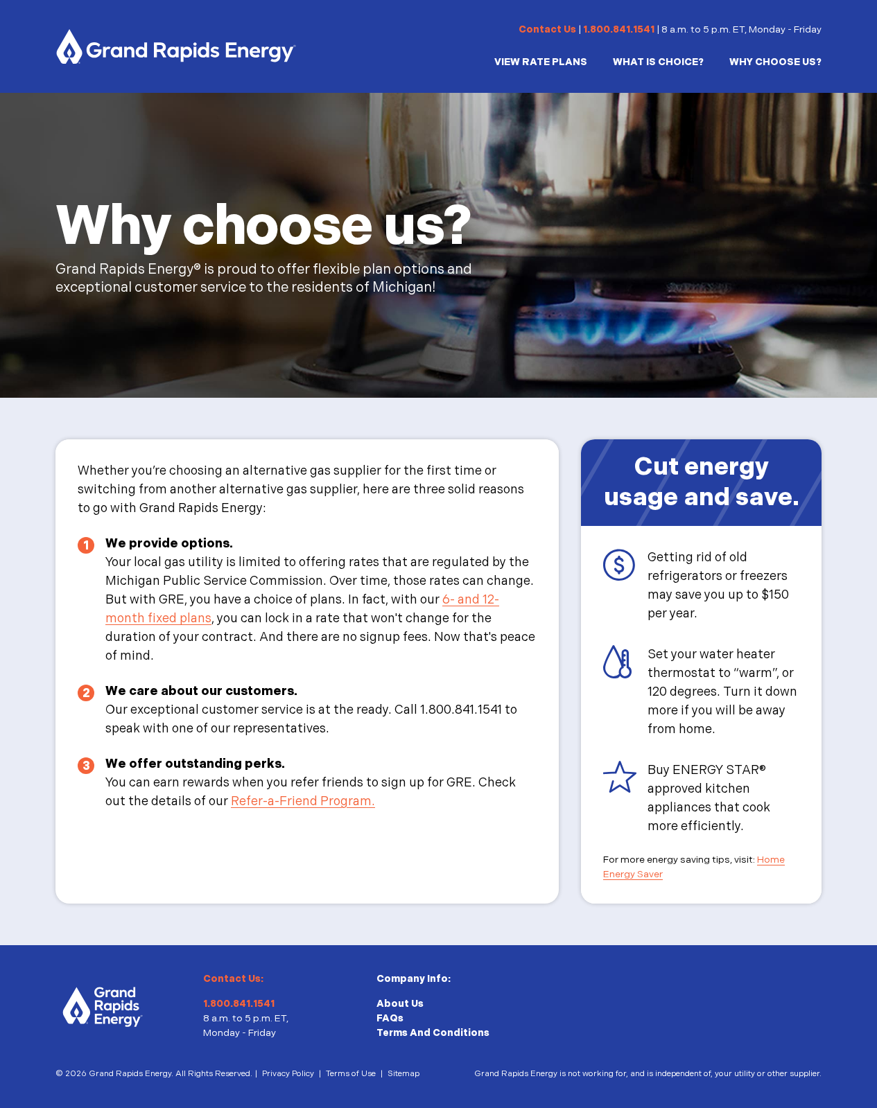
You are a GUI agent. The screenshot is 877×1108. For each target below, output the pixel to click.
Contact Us (547, 29)
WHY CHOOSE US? (775, 62)
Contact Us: (233, 979)
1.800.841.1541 (618, 29)
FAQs (389, 1018)
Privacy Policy (288, 1074)
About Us (400, 1004)
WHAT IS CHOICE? (658, 62)
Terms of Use (351, 1074)
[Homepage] (175, 46)
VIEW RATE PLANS (540, 62)
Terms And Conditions (432, 1033)
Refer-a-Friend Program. (303, 801)
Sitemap (403, 1074)
